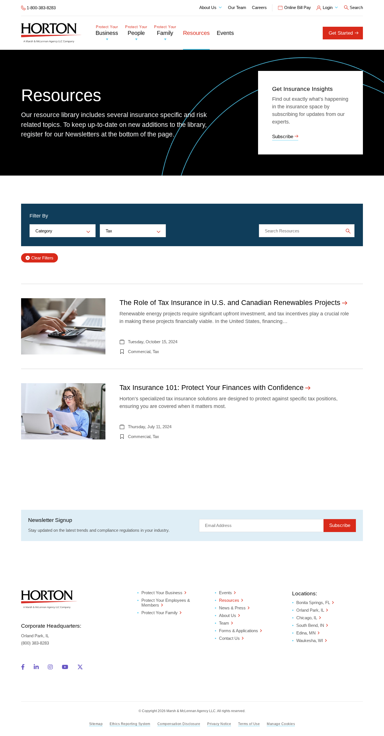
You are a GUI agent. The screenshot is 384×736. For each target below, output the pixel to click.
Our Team (237, 7)
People (136, 30)
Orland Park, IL (310, 610)
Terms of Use (249, 724)
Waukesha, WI (309, 640)
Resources (196, 33)
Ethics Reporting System (130, 724)
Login (328, 7)
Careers (259, 7)
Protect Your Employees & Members (165, 602)
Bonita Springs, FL (313, 602)
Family (165, 30)
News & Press (232, 607)
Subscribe (282, 136)
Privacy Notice (219, 724)
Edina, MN (306, 632)
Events (225, 33)
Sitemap (96, 724)
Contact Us (229, 638)
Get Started (341, 33)
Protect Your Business (161, 592)
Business (107, 30)
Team (224, 623)
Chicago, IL (306, 617)
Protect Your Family (159, 612)
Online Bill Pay (297, 7)
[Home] (51, 33)
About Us (207, 7)
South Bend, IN (310, 625)
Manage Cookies (281, 724)
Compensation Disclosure (178, 724)
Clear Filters (42, 257)
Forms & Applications (238, 630)
